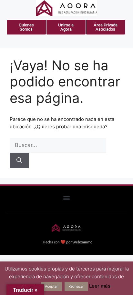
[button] (66, 197)
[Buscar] (19, 160)
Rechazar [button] (76, 286)
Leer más (99, 286)
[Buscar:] (58, 145)
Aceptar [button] (51, 286)
